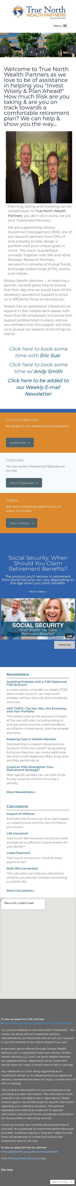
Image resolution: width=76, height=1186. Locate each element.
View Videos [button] (20, 523)
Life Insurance (17, 833)
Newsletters (18, 674)
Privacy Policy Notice (22, 1158)
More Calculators (21, 890)
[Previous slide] (4, 49)
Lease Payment (18, 853)
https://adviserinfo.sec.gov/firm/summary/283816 (30, 1151)
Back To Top (60, 1182)
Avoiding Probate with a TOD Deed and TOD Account (37, 683)
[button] (60, 26)
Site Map (7, 1169)
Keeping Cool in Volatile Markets (31, 739)
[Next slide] (72, 49)
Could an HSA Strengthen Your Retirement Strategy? (30, 768)
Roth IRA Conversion (22, 868)
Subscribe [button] (18, 443)
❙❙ (42, 51)
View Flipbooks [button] (22, 483)
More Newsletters (21, 792)
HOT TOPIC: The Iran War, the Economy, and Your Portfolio (37, 710)
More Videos (38, 591)
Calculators (17, 806)
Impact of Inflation (21, 814)
